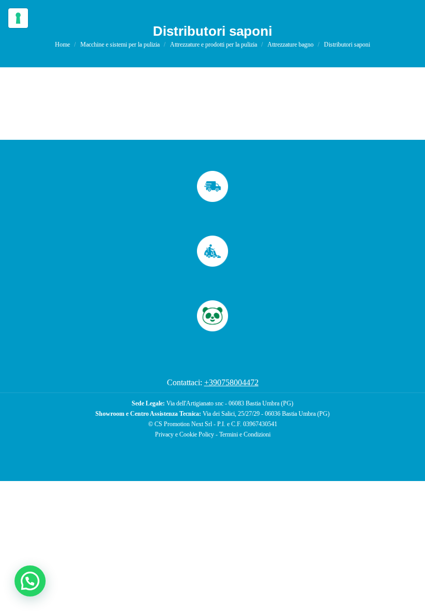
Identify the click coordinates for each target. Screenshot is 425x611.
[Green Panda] (212, 315)
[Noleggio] (212, 251)
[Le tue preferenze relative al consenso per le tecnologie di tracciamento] (18, 18)
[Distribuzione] (212, 186)
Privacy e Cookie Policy (184, 434)
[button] (30, 581)
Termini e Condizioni (245, 434)
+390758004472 (231, 382)
